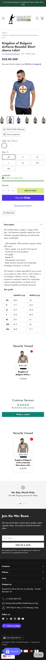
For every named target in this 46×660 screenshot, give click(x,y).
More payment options (23, 205)
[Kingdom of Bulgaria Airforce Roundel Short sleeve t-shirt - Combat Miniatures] (23, 92)
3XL (8, 168)
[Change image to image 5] (35, 120)
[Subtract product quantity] (4, 190)
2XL (37, 162)
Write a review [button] (23, 414)
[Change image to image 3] (18, 120)
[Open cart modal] (42, 18)
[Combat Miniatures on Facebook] (3, 619)
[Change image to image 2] (10, 120)
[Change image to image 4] (27, 120)
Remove (31, 351)
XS (9, 157)
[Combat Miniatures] (20, 18)
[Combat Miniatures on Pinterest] (11, 619)
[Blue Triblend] (4, 145)
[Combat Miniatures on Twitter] (7, 619)
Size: (5, 152)
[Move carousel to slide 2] (22, 503)
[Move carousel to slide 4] (25, 503)
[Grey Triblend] (10, 145)
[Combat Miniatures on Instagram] (14, 619)
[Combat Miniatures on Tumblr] (18, 619)
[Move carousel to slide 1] (20, 503)
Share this (10, 212)
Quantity (5, 185)
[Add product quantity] (13, 190)
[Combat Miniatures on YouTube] (22, 619)
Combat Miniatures (12, 54)
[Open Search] (37, 18)
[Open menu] (3, 18)
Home (4, 33)
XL (23, 162)
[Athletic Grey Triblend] (15, 145)
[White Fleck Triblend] (21, 145)
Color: (10, 141)
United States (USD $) (13, 638)
